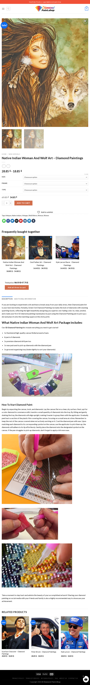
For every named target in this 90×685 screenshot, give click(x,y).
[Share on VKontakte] (25, 221)
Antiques (8, 215)
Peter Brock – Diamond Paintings (43, 652)
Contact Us (73, 678)
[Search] (8, 9)
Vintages (25, 215)
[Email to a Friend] (17, 221)
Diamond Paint (24, 404)
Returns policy (47, 678)
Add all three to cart (17, 287)
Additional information (25, 299)
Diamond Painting (66, 314)
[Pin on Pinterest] (21, 221)
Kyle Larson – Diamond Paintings (73, 652)
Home (4, 154)
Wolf (30, 215)
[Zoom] (5, 124)
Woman (40, 215)
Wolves (34, 215)
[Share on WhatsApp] (4, 221)
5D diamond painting (26, 314)
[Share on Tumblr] (33, 221)
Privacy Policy (18, 678)
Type (4, 190)
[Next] (83, 72)
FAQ (56, 678)
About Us (63, 678)
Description (7, 299)
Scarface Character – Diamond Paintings (13, 653)
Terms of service (32, 678)
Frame (4, 183)
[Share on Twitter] (12, 221)
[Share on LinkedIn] (29, 221)
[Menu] (3, 9)
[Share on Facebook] (8, 221)
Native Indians (17, 215)
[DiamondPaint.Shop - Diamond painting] (45, 9)
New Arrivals (14, 154)
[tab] (7, 299)
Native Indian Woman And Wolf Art (34, 322)
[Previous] (6, 72)
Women (46, 215)
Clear (86, 174)
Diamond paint (78, 304)
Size (3, 177)
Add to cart (23, 203)
